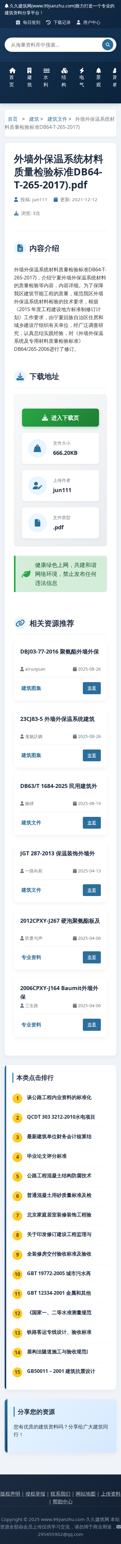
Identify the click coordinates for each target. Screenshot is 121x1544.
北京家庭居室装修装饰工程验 (59, 1214)
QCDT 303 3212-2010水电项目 (61, 1116)
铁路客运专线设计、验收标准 (59, 1332)
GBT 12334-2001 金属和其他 (59, 1292)
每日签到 (31, 22)
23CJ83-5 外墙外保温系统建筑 (57, 718)
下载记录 (61, 22)
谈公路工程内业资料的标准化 (59, 1097)
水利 (45, 81)
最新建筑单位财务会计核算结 (59, 1136)
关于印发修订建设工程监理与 (59, 1234)
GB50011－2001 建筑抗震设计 (61, 1371)
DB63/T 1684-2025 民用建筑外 (58, 786)
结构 (63, 81)
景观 (98, 81)
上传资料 (111, 1493)
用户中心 (91, 22)
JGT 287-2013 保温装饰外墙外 (57, 853)
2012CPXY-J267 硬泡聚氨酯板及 (60, 920)
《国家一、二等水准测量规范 (59, 1312)
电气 (81, 81)
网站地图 (86, 1493)
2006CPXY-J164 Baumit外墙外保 (59, 992)
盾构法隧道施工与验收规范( (57, 1351)
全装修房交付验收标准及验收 (59, 1253)
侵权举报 (35, 1493)
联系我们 (60, 1493)
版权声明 (10, 1493)
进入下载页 (65, 417)
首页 (11, 81)
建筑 (29, 81)
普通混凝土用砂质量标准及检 (59, 1195)
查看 (91, 688)
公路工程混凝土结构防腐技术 (59, 1175)
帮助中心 (63, 1501)
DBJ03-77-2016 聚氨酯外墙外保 (59, 651)
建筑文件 (57, 118)
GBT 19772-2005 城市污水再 (59, 1273)
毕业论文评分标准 (47, 1155)
